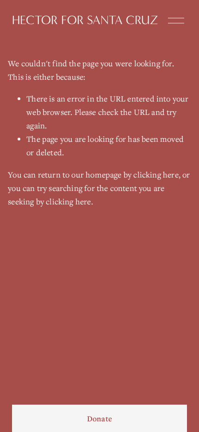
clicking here (155, 174)
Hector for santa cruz (85, 20)
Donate (99, 418)
